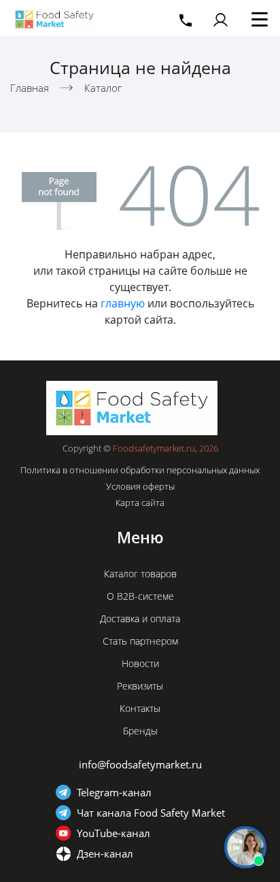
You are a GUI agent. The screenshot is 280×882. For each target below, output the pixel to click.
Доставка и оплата (140, 618)
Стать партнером (140, 640)
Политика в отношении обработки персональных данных (140, 470)
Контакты (140, 708)
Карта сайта (140, 502)
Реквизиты (140, 685)
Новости (140, 663)
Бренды (140, 730)
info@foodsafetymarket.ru (140, 764)
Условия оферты (140, 486)
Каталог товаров (140, 573)
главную (123, 303)
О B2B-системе (140, 596)
